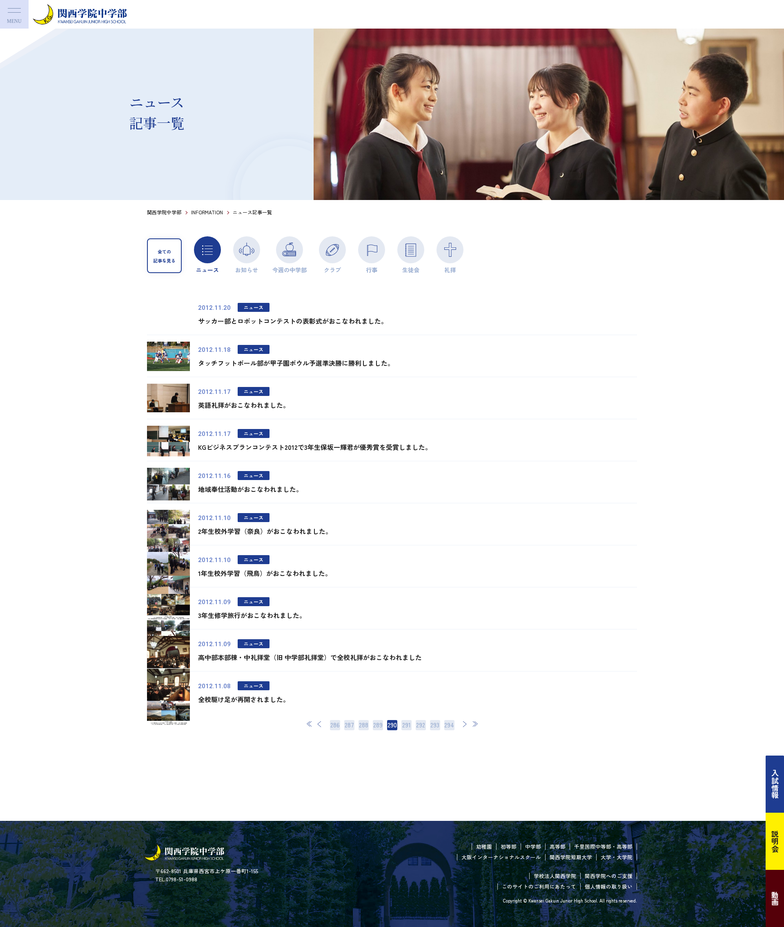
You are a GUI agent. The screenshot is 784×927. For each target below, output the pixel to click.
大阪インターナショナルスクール (501, 857)
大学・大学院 (617, 857)
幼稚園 (484, 846)
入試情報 (775, 784)
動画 (775, 898)
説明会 (775, 841)
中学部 (533, 846)
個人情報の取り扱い (609, 886)
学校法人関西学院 (555, 876)
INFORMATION (207, 212)
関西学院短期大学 (571, 857)
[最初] (309, 724)
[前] (320, 724)
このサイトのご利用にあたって (539, 886)
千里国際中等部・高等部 (603, 846)
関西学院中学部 (164, 212)
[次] (465, 724)
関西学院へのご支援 (609, 876)
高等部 (558, 846)
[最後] (475, 724)
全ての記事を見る (164, 256)
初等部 (509, 846)
